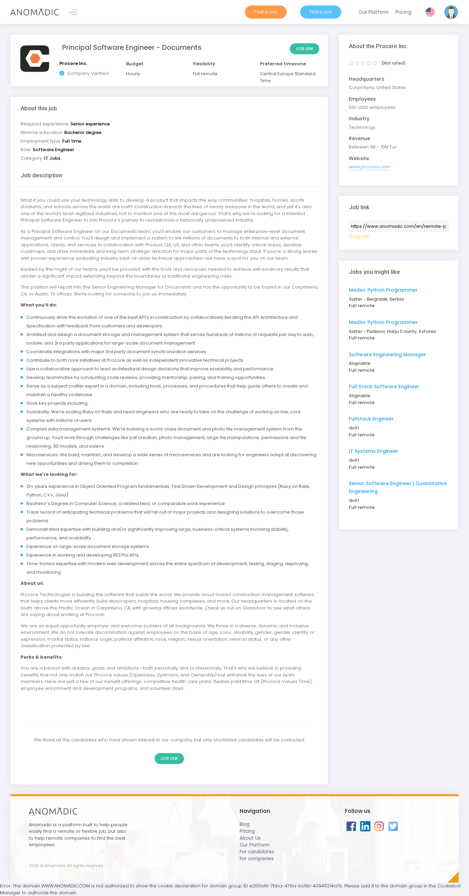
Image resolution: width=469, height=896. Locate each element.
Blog (245, 824)
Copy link (359, 236)
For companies (257, 858)
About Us (250, 838)
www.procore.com (369, 167)
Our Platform (255, 845)
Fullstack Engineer (371, 418)
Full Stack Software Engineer (384, 386)
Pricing (247, 831)
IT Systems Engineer (373, 451)
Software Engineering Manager (387, 354)
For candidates (257, 852)
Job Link (304, 48)
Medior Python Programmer (383, 290)
